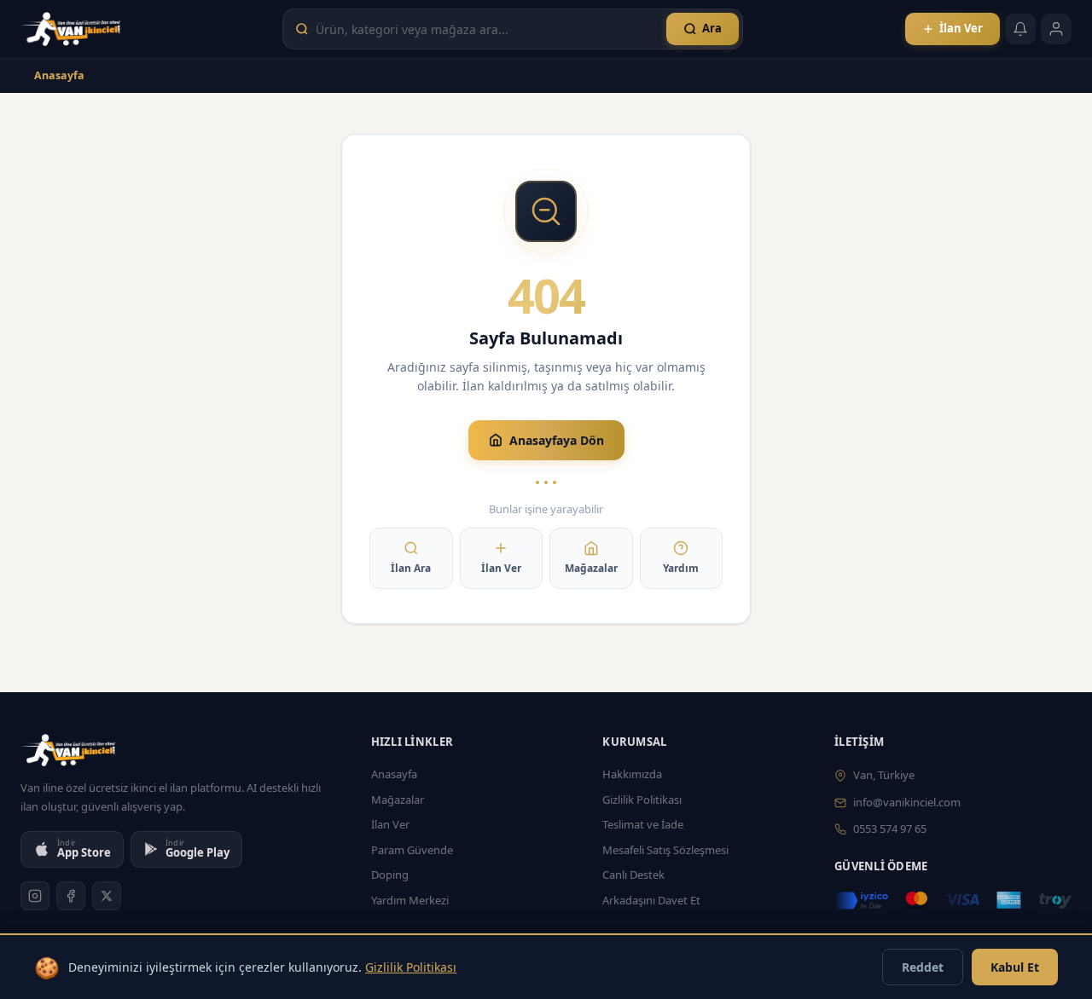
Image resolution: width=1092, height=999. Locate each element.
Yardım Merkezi (410, 900)
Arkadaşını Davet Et (651, 900)
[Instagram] (34, 895)
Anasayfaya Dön (556, 440)
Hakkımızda (632, 774)
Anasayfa (59, 75)
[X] (106, 895)
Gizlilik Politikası (642, 799)
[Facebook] (70, 895)
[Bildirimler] (1020, 29)
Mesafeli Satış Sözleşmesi (665, 850)
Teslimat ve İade (642, 824)
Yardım (681, 568)
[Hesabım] (1056, 29)
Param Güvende (412, 850)
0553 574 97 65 (889, 828)
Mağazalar (591, 568)
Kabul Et (1014, 967)
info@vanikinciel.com (907, 802)
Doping (390, 874)
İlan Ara (411, 568)
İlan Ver (501, 568)
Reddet (923, 967)
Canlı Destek (633, 874)
